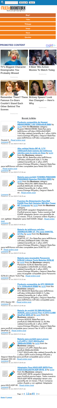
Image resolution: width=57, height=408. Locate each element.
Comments (4, 142)
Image (28, 28)
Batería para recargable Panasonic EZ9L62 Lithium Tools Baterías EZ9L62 (35, 259)
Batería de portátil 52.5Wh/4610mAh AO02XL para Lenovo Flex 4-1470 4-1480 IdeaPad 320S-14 (36, 312)
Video (28, 19)
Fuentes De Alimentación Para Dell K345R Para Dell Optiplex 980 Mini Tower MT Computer (36, 203)
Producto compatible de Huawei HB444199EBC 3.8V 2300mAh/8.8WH (34, 123)
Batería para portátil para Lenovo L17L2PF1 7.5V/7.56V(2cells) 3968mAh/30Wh (33, 341)
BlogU (28, 15)
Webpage (28, 24)
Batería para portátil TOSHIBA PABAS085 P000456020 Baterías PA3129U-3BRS (36, 178)
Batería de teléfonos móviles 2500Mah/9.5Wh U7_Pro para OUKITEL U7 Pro (35, 231)
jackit (19, 127)
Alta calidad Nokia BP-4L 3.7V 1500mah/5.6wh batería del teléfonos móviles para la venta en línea (34, 150)
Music (28, 33)
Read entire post (18, 140)
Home (3, 397)
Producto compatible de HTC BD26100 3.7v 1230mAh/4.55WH (35, 285)
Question (28, 37)
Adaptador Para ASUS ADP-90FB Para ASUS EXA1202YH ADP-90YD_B (34, 368)
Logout (9, 397)
